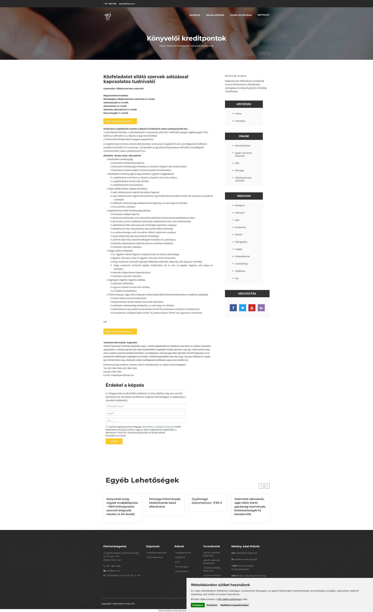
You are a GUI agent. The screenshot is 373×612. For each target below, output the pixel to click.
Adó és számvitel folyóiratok (211, 554)
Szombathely (241, 263)
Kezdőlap (195, 15)
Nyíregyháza (241, 241)
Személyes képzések (241, 15)
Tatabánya (240, 271)
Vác (237, 278)
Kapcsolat (264, 14)
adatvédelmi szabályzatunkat (156, 426)
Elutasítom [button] (212, 605)
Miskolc (238, 234)
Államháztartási (242, 145)
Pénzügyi (239, 170)
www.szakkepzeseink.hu (132, 151)
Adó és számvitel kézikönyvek (211, 561)
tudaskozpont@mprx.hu (122, 375)
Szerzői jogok (181, 566)
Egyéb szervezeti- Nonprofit (243, 154)
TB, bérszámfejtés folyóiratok (212, 569)
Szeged (238, 249)
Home (163, 45)
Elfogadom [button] (197, 605)
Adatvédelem (181, 571)
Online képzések (215, 15)
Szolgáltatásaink (183, 552)
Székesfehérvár (242, 256)
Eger (237, 220)
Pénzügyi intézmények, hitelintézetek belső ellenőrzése (165, 502)
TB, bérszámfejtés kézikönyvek (212, 577)
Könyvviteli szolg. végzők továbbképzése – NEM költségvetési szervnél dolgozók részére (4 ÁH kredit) (122, 506)
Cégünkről (180, 557)
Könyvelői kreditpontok (178, 45)
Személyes (240, 120)
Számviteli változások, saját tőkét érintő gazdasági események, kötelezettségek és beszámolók (250, 506)
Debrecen (240, 212)
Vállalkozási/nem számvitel (243, 179)
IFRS (237, 163)
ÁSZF (177, 562)
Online (238, 113)
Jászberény (240, 227)
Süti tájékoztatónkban (229, 599)
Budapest (239, 205)
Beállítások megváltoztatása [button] (235, 605)
